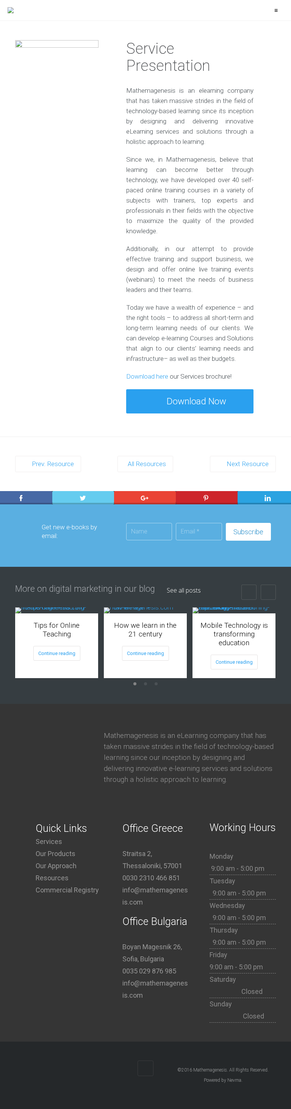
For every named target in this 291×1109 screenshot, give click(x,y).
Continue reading (56, 653)
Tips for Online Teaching (57, 629)
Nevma (234, 1080)
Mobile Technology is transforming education (234, 634)
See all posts (184, 590)
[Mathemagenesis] (11, 10)
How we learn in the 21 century (145, 629)
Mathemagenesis (210, 1070)
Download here (147, 376)
